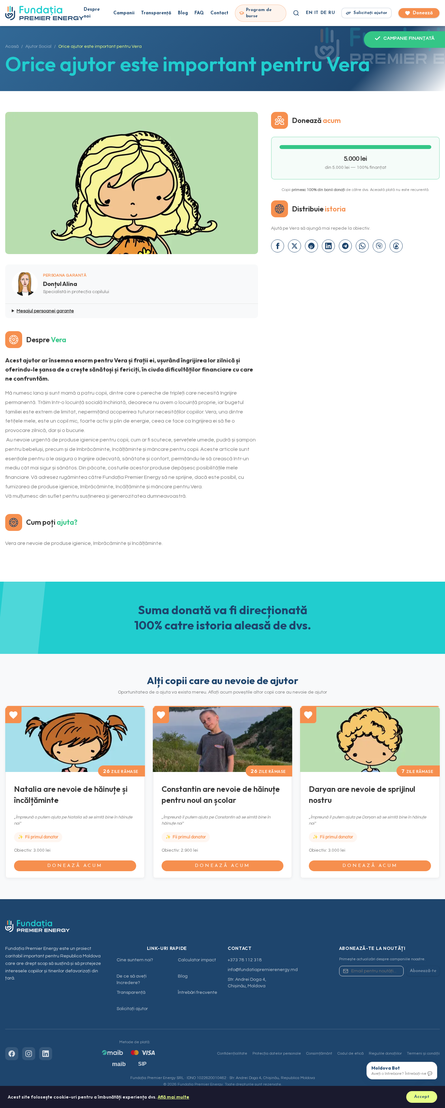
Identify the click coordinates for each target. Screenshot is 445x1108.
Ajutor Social (38, 46)
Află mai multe (173, 1097)
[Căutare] (296, 13)
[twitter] (294, 245)
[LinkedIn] (45, 1053)
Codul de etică (350, 1053)
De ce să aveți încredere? (132, 979)
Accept (421, 1096)
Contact (219, 13)
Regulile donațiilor (385, 1053)
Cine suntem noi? (135, 960)
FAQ (199, 13)
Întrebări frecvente (197, 992)
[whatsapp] (362, 245)
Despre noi (92, 13)
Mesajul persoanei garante (45, 311)
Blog (183, 13)
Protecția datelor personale (276, 1053)
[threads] (396, 245)
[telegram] (345, 245)
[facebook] (277, 245)
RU (331, 13)
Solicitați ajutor (132, 1009)
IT (316, 13)
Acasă (12, 46)
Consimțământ (319, 1053)
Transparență (156, 13)
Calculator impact (197, 960)
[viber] (379, 245)
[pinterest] (311, 245)
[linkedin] (328, 245)
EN (309, 13)
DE (324, 13)
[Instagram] (28, 1053)
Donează (423, 13)
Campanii (124, 13)
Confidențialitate (232, 1053)
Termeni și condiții (423, 1053)
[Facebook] (11, 1053)
